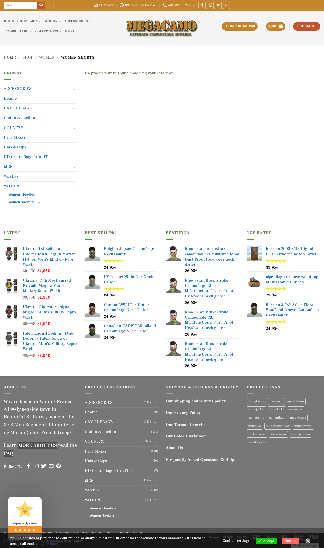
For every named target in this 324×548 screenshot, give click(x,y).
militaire (254, 426)
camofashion (294, 401)
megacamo (298, 418)
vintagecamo (300, 434)
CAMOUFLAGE (17, 31)
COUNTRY (13, 128)
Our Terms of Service (186, 424)
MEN (34, 21)
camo (276, 401)
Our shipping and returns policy (196, 401)
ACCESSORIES (76, 21)
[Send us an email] (226, 5)
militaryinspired (278, 426)
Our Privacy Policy (183, 412)
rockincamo (257, 434)
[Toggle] (74, 89)
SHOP (22, 21)
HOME (9, 21)
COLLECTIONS (46, 31)
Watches (11, 176)
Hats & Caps (15, 147)
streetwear (278, 434)
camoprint (256, 418)
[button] (275, 26)
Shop (27, 57)
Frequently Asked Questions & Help (200, 459)
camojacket (256, 409)
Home (10, 57)
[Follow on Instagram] (210, 5)
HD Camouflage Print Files (28, 157)
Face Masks (14, 137)
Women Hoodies (22, 194)
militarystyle (303, 426)
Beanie (10, 98)
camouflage (276, 418)
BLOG (69, 31)
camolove (296, 409)
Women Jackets (21, 202)
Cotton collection (19, 118)
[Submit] (41, 5)
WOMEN (51, 21)
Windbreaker (258, 442)
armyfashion (257, 401)
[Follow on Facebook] (202, 5)
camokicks (276, 409)
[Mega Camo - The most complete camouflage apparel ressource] (162, 27)
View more (49, 543)
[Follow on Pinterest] (58, 466)
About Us (174, 448)
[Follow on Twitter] (218, 5)
